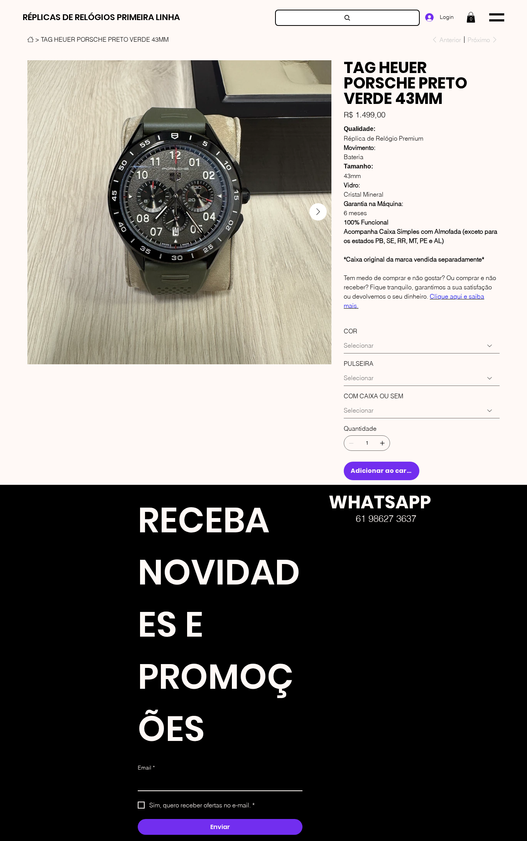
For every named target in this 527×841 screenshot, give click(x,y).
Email (146, 767)
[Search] (347, 18)
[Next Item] (318, 212)
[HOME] (30, 39)
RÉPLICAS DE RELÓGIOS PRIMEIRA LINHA (101, 17)
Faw (322, 585)
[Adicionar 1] (382, 443)
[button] (470, 17)
